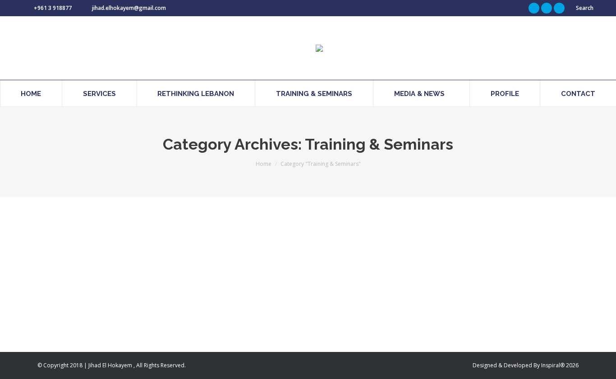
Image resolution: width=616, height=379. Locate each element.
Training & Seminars (74, 261)
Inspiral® (553, 365)
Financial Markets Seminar (106, 244)
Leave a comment (211, 261)
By (118, 261)
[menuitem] (31, 93)
